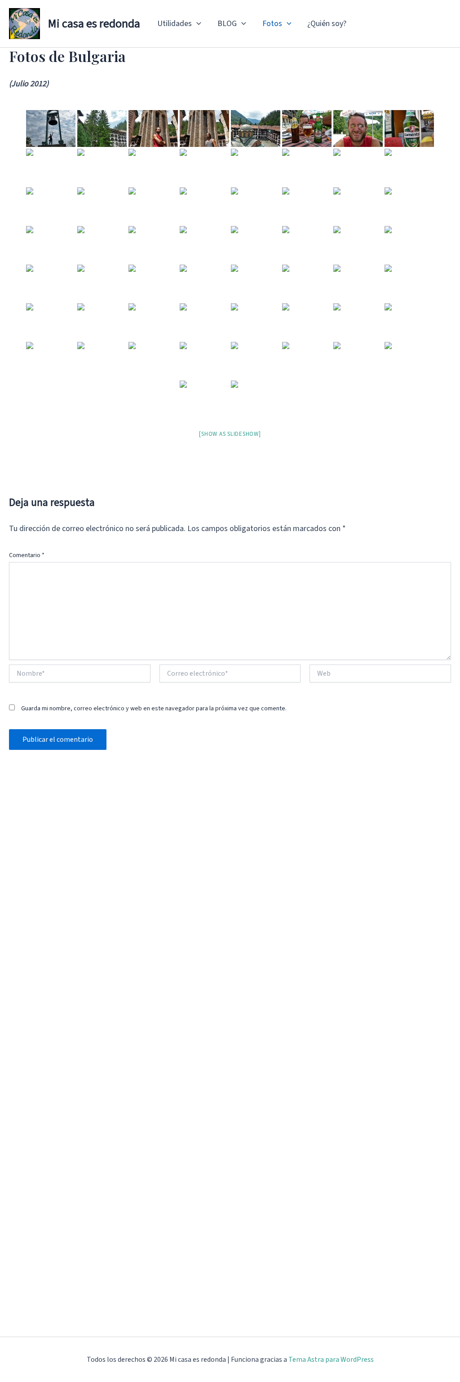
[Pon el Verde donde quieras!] (255, 283)
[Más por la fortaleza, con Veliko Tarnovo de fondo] (255, 205)
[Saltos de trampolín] (409, 321)
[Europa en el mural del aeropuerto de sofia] (255, 244)
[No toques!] (307, 167)
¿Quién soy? (326, 23)
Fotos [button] (272, 23)
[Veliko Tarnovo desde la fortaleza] (358, 167)
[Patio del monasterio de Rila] (409, 360)
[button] (196, 24)
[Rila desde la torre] (255, 128)
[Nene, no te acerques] (102, 283)
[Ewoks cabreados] (102, 321)
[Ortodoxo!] (153, 244)
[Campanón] (50, 205)
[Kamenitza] (409, 128)
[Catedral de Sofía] (102, 205)
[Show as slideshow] (230, 434)
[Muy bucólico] (50, 244)
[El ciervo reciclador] (50, 283)
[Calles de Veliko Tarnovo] (102, 244)
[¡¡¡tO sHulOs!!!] (307, 283)
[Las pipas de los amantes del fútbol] (204, 283)
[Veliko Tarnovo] (50, 167)
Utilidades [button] (174, 23)
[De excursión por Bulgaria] (153, 360)
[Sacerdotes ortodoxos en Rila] (409, 167)
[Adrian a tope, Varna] (307, 321)
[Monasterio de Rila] (153, 283)
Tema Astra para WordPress (331, 1359)
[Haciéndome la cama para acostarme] (50, 360)
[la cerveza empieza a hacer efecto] (358, 128)
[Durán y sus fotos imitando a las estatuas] (50, 321)
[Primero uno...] (153, 128)
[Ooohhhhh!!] (409, 244)
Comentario (26, 555)
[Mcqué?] (102, 360)
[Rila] (255, 399)
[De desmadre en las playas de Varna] (307, 244)
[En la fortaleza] (204, 205)
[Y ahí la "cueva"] (307, 360)
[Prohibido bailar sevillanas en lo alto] (358, 283)
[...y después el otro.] (204, 128)
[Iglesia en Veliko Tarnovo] (409, 205)
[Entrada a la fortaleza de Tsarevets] (204, 167)
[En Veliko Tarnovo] (153, 321)
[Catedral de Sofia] (204, 244)
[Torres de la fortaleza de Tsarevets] (153, 205)
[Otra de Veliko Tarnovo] (153, 167)
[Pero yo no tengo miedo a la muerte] (409, 283)
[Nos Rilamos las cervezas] (307, 128)
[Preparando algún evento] (307, 205)
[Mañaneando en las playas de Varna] (358, 321)
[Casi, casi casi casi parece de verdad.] (255, 167)
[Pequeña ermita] (255, 360)
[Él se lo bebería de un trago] (255, 321)
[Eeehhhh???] (358, 244)
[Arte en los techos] (204, 399)
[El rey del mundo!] (50, 128)
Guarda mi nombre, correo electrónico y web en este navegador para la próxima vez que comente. (154, 708)
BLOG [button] (227, 23)
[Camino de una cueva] (204, 360)
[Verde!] (102, 128)
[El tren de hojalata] (204, 321)
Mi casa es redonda (94, 23)
